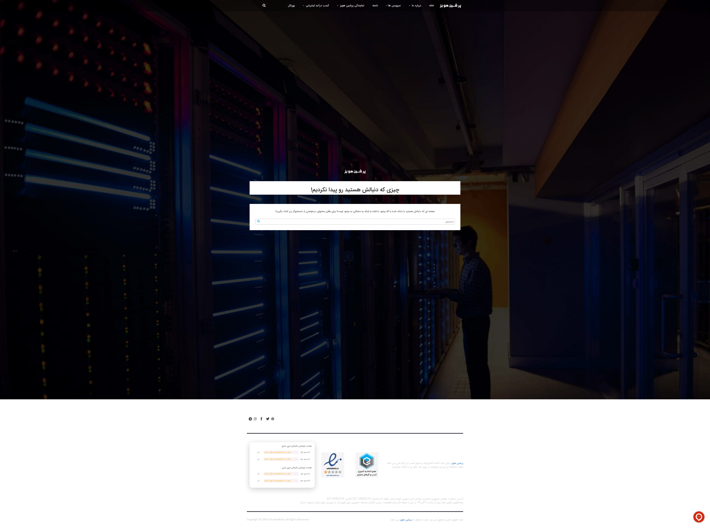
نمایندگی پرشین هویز (351, 5)
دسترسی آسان (414, 420)
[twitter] (267, 419)
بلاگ (366, 420)
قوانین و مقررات (387, 420)
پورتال (291, 5)
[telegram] (250, 419)
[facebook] (261, 419)
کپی (258, 452)
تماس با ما (307, 420)
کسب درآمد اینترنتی (317, 5)
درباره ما (416, 5)
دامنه (375, 5)
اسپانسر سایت (348, 420)
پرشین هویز (457, 463)
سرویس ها (394, 5)
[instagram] (255, 419)
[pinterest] (272, 419)
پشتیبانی (326, 420)
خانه (431, 5)
